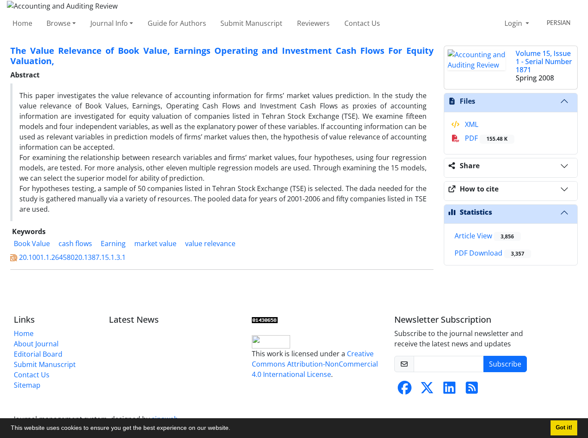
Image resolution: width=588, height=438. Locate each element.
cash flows (75, 243)
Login (514, 23)
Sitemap (27, 385)
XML (470, 124)
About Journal (36, 344)
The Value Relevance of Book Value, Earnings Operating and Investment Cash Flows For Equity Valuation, (221, 56)
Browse (58, 23)
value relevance (210, 243)
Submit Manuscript (251, 23)
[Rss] (471, 390)
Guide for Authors (177, 23)
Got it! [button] (564, 428)
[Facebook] (404, 390)
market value (155, 243)
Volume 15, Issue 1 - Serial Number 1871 (544, 61)
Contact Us (362, 23)
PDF (485, 138)
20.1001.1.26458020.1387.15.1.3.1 (72, 257)
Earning (113, 243)
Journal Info (109, 23)
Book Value (32, 243)
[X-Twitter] (427, 390)
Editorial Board (38, 354)
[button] (233, 429)
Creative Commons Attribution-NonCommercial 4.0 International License (315, 364)
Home (22, 23)
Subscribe (505, 364)
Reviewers (313, 23)
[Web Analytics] (265, 319)
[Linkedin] (449, 390)
